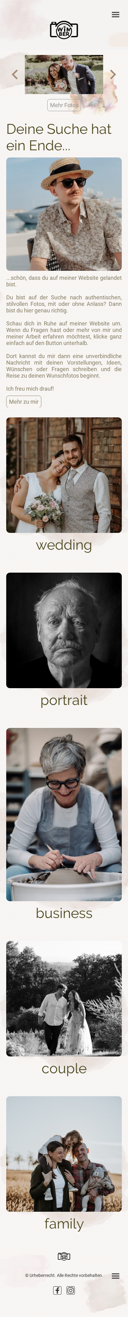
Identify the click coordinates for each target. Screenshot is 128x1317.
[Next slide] (112, 74)
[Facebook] (57, 1290)
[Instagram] (70, 1290)
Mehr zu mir (24, 401)
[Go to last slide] (15, 74)
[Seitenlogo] (64, 30)
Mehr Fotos (64, 105)
